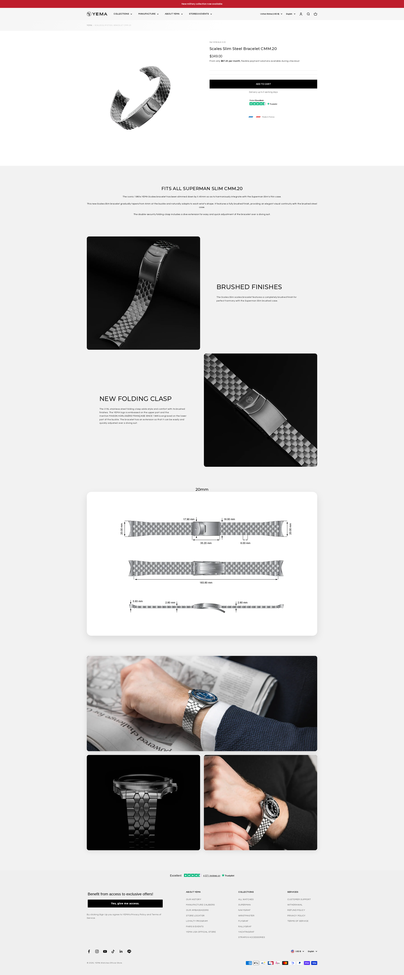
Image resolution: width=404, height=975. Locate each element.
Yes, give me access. (125, 903)
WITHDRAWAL (295, 905)
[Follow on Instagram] (97, 951)
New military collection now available (202, 4)
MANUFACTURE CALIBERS (200, 905)
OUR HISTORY (193, 899)
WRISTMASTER (246, 916)
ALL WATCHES (245, 899)
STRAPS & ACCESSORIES (251, 937)
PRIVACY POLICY (296, 916)
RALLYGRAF (244, 926)
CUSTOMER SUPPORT (299, 899)
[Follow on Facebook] (89, 951)
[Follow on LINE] (129, 951)
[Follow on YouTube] (105, 951)
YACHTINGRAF (246, 932)
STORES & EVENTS (199, 14)
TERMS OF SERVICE (298, 921)
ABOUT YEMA (172, 14)
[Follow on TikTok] (113, 951)
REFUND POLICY (296, 910)
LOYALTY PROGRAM (197, 921)
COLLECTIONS (121, 14)
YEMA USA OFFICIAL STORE (201, 932)
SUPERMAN (244, 905)
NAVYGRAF (244, 910)
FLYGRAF (243, 921)
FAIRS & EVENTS (194, 926)
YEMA (89, 25)
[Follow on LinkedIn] (121, 951)
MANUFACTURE (146, 14)
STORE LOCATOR (195, 916)
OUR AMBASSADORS (197, 910)
